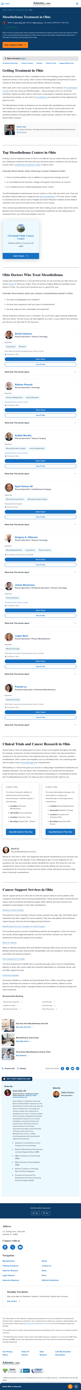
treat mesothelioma (47, 196)
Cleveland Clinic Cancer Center (16, 402)
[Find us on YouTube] (20, 1247)
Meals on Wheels (10, 942)
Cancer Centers (27, 63)
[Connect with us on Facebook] (5, 1247)
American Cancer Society (13, 910)
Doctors (40, 63)
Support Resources (66, 63)
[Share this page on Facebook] (62, 1068)
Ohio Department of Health (14, 959)
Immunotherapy (47, 1005)
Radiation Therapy (9, 1005)
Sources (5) (9, 1068)
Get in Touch (19, 256)
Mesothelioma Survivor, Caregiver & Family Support (24, 926)
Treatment (11, 10)
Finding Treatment (10, 1265)
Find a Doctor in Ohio (13, 45)
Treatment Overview (10, 63)
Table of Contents (16, 58)
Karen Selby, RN (20, 23)
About (44, 1261)
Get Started (21, 1055)
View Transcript (22, 132)
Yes (36, 1213)
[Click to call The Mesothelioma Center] (77, 3)
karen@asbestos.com (20, 1097)
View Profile (40, 364)
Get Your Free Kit (23, 1027)
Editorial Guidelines (50, 1280)
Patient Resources (48, 1009)
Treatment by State (22, 10)
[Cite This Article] (77, 1068)
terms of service (45, 1323)
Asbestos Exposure (11, 1280)
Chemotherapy (47, 1002)
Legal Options (9, 1275)
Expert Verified (11, 27)
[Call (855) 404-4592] (70, 1386)
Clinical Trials (51, 63)
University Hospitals (11, 975)
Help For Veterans (10, 1270)
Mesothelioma (9, 1261)
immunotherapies (28, 762)
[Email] (72, 1068)
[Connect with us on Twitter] (12, 1247)
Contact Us (46, 1265)
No (47, 1213)
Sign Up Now (12, 1301)
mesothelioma (42, 97)
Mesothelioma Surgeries (11, 1002)
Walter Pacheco (38, 23)
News (44, 1270)
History (23, 1068)
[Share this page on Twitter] (67, 1068)
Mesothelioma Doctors (10, 1009)
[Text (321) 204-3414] (76, 1386)
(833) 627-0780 (31, 1095)
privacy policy (31, 1323)
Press (44, 1275)
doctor (11, 284)
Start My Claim (22, 1041)
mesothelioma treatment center (27, 164)
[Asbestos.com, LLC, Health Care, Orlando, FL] (24, 1371)
